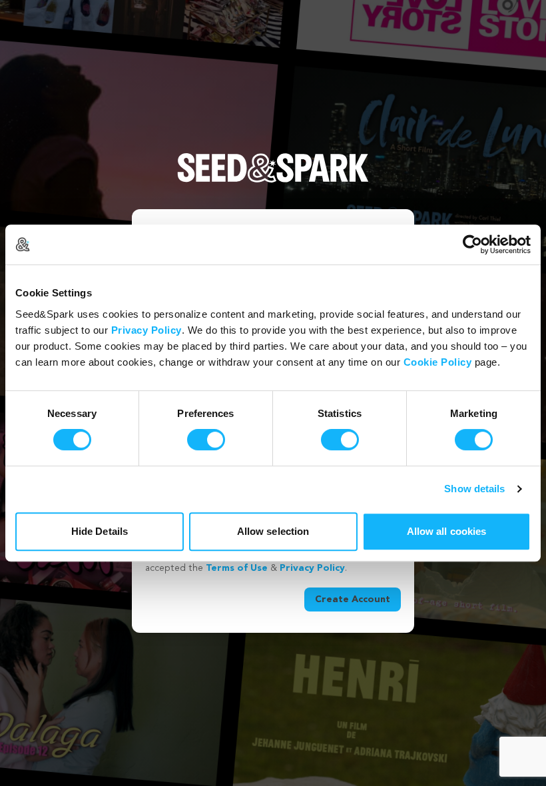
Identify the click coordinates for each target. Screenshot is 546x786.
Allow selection (273, 531)
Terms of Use (237, 568)
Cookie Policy (438, 362)
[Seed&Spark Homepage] (273, 181)
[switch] (206, 439)
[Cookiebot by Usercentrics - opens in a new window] (472, 244)
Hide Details (99, 531)
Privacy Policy (146, 330)
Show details (474, 488)
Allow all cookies (447, 531)
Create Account (352, 599)
